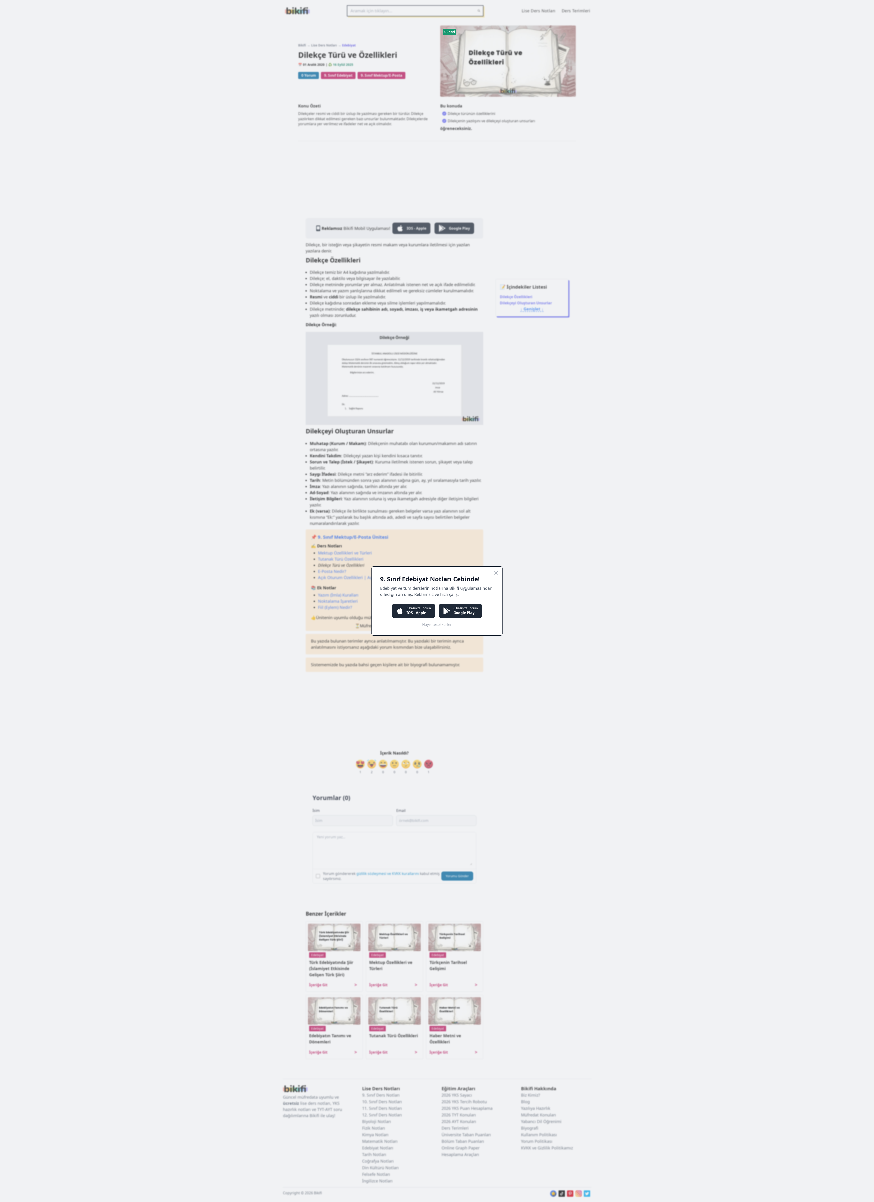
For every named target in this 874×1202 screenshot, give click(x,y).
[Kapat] (496, 573)
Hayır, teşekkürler (437, 624)
